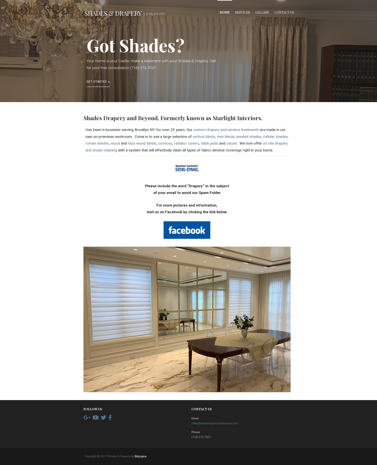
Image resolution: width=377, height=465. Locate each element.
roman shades (97, 143)
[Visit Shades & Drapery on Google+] (86, 418)
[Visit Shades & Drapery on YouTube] (95, 418)
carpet (231, 143)
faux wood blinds (142, 143)
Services (242, 12)
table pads (209, 143)
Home (225, 12)
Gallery (262, 12)
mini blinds (225, 136)
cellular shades (275, 136)
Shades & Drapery (113, 13)
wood (115, 143)
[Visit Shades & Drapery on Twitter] (103, 418)
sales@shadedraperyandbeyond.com (214, 423)
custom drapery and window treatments (226, 129)
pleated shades (248, 136)
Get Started (97, 81)
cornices (165, 143)
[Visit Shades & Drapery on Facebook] (110, 418)
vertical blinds (204, 136)
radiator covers (186, 143)
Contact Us (284, 12)
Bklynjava (140, 456)
